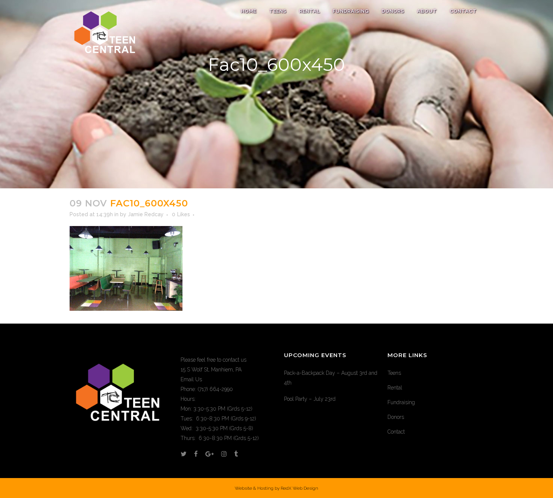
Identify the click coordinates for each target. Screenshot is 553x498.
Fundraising (401, 402)
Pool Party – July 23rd (310, 399)
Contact (396, 432)
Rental (394, 388)
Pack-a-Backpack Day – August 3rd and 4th (330, 378)
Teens (394, 373)
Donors (395, 417)
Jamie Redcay (146, 214)
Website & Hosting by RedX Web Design (276, 488)
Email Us (191, 379)
